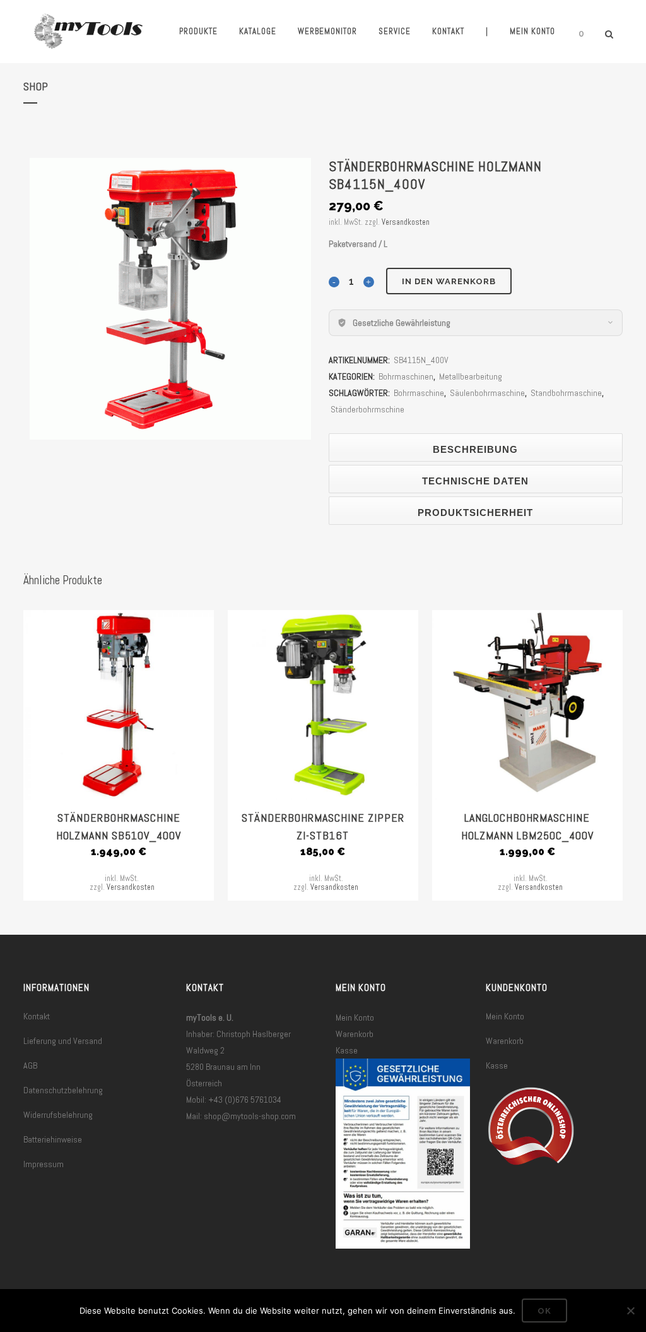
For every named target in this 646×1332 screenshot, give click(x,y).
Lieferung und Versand (62, 1041)
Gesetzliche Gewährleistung (401, 322)
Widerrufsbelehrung (58, 1114)
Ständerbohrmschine (367, 409)
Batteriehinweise (52, 1139)
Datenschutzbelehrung (63, 1090)
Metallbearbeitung (470, 376)
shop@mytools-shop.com (250, 1116)
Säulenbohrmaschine (487, 393)
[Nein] (630, 1310)
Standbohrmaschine (566, 393)
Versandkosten (406, 222)
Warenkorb (354, 1034)
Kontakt (36, 1016)
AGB (30, 1065)
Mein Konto (355, 1017)
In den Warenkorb (449, 281)
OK (544, 1311)
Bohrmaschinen (406, 376)
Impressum (43, 1164)
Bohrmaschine (419, 393)
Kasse (347, 1050)
